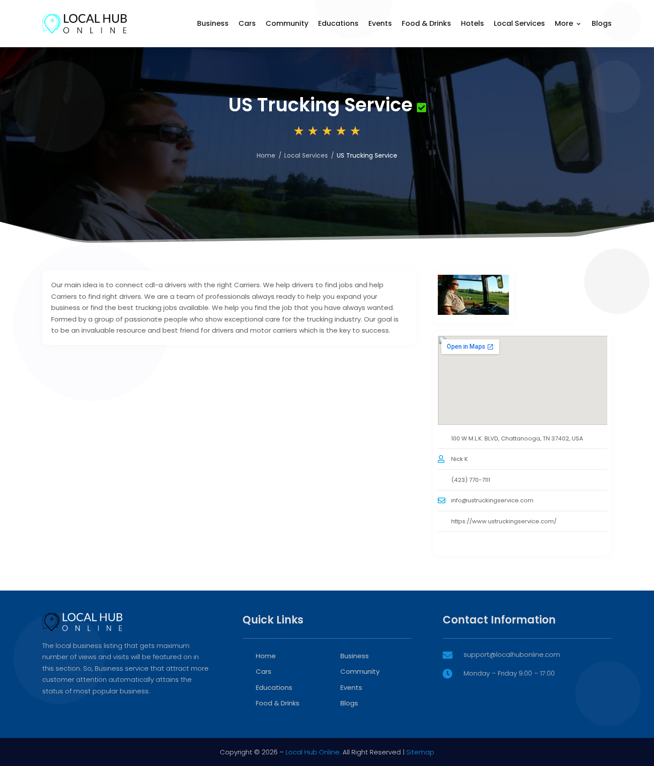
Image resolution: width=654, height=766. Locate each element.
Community (287, 23)
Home (266, 155)
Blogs (602, 23)
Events (380, 23)
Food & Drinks (426, 23)
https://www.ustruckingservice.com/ (504, 521)
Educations (338, 23)
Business (213, 23)
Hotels (472, 23)
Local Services (519, 23)
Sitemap (420, 752)
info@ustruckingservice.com (492, 500)
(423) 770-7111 (470, 480)
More (564, 23)
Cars (247, 23)
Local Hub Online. (313, 752)
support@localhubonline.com (512, 654)
